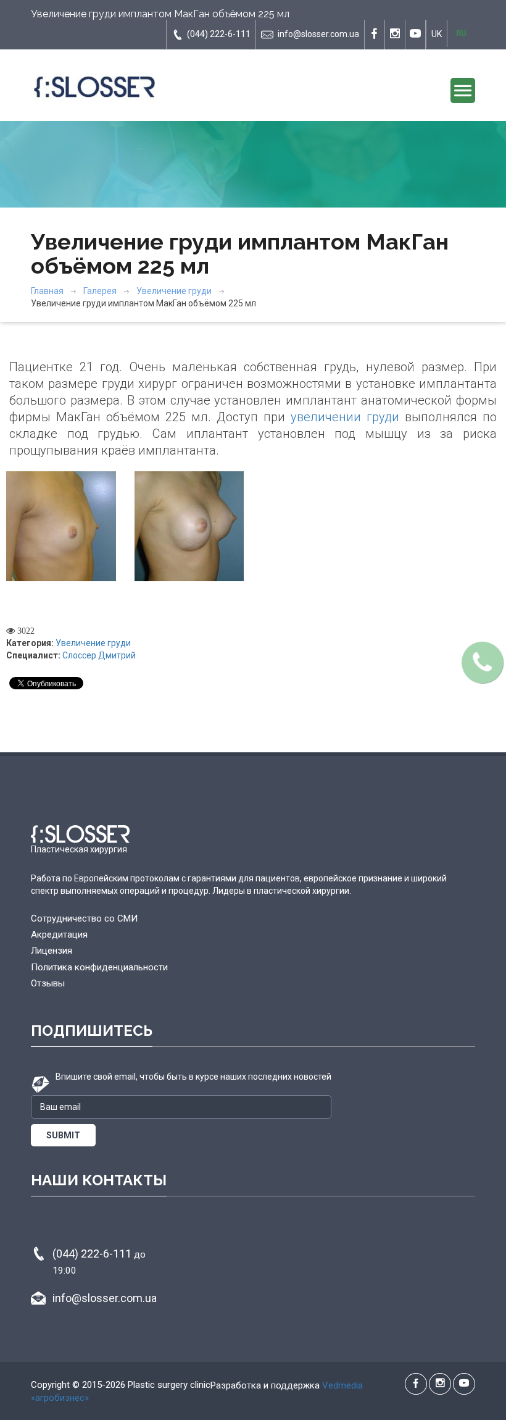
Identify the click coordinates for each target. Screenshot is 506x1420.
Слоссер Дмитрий (99, 655)
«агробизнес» (60, 1397)
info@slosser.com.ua (318, 34)
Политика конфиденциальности (99, 967)
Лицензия (51, 950)
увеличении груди (345, 417)
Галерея (100, 291)
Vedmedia (342, 1385)
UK (436, 34)
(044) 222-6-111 (219, 34)
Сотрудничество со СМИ (84, 918)
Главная (47, 291)
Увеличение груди (174, 291)
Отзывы (48, 983)
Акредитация (59, 934)
